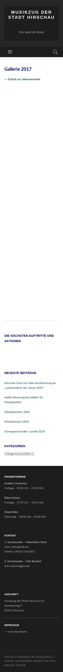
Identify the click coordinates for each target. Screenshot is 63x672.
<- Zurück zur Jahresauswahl (22, 79)
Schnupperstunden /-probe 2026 (24, 431)
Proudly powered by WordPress (28, 657)
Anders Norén (15, 665)
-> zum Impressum (15, 631)
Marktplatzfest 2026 (17, 412)
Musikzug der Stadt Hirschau (31, 15)
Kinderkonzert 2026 (16, 421)
